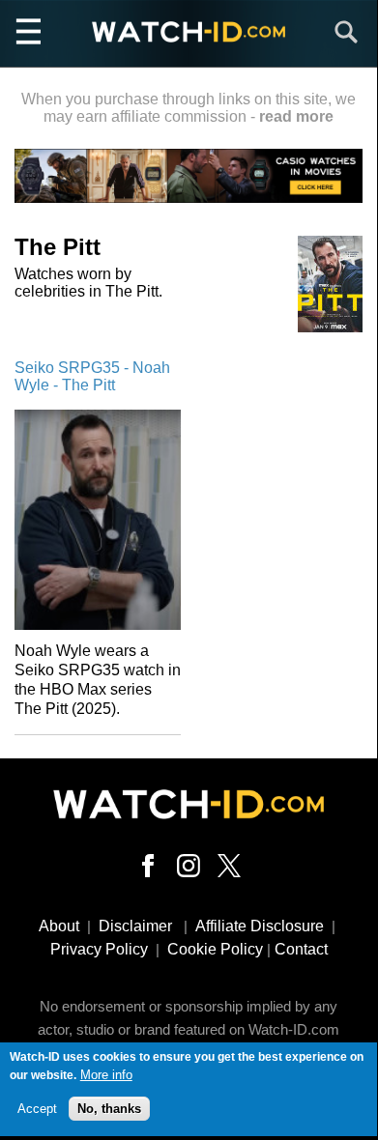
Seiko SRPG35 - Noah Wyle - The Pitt (92, 376)
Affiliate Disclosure (259, 926)
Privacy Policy (99, 949)
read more (296, 116)
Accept (37, 1108)
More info (106, 1075)
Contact (301, 949)
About (59, 926)
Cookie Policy (215, 949)
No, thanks (109, 1108)
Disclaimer (135, 926)
